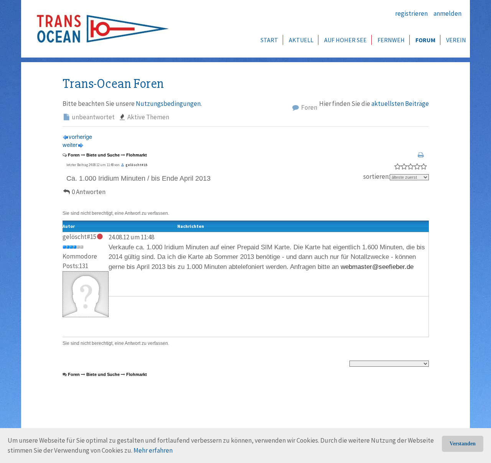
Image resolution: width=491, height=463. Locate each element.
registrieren (411, 13)
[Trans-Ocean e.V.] (100, 28)
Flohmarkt (136, 155)
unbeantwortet (93, 117)
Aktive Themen (147, 117)
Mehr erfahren (153, 450)
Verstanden (463, 444)
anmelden (447, 13)
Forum (425, 40)
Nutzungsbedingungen (168, 103)
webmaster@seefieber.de (377, 266)
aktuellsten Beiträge (400, 103)
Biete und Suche (103, 155)
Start (269, 40)
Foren (308, 107)
